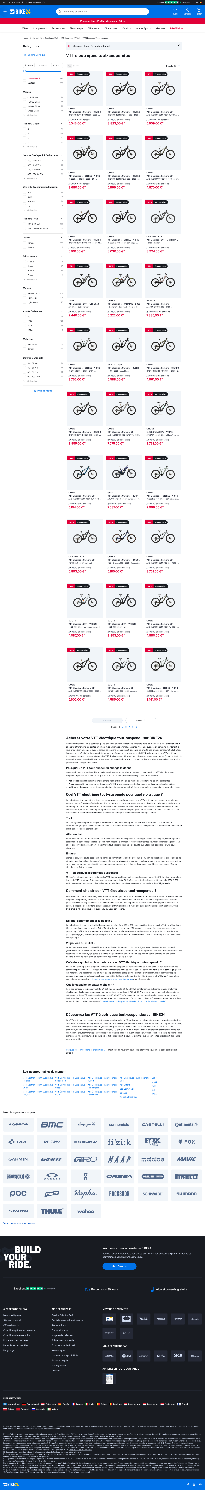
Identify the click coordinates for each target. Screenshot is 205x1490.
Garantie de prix (60, 1360)
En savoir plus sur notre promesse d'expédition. (30, 1456)
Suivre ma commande (63, 1340)
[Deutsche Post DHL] (109, 1355)
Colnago (123, 1093)
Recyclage (8, 1350)
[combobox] (158, 65)
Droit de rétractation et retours (67, 1320)
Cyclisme (34, 38)
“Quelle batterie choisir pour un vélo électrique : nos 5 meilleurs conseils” (133, 1001)
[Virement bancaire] (126, 1333)
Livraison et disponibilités (65, 1355)
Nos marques (58, 1350)
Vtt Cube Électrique (128, 1097)
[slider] (24, 71)
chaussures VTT (100, 1050)
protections (85, 1050)
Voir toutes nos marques (18, 1223)
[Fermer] (178, 45)
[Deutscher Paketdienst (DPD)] (126, 1355)
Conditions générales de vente (19, 1330)
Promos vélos (87, 21)
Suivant (139, 720)
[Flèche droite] (100, 88)
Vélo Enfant (125, 1085)
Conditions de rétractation (16, 1335)
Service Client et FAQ (62, 1315)
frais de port (66, 1426)
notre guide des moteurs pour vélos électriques (111, 979)
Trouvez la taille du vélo (64, 1345)
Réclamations (59, 1325)
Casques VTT (72, 1050)
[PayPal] (178, 1319)
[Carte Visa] (143, 1319)
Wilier (154, 1094)
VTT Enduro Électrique (34, 55)
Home (25, 38)
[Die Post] (143, 1355)
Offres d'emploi (11, 1325)
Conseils (56, 1370)
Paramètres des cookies (15, 1345)
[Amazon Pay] (109, 1333)
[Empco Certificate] (109, 1378)
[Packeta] (195, 1355)
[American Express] (161, 1319)
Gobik (154, 1078)
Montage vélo (59, 1365)
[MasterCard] (126, 1319)
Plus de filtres (44, 390)
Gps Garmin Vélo (127, 1089)
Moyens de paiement (62, 1335)
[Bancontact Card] (109, 1319)
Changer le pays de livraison (110, 1436)
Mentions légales (12, 1315)
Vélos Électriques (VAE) (49, 38)
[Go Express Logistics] (178, 1355)
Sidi (153, 1090)
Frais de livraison (60, 1330)
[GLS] (161, 1355)
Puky (154, 1086)
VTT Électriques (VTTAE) (70, 38)
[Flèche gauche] (70, 88)
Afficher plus (32, 115)
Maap (154, 1082)
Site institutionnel (12, 1320)
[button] (43, 92)
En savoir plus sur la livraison (80, 1450)
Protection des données (15, 1340)
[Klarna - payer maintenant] (195, 1319)
